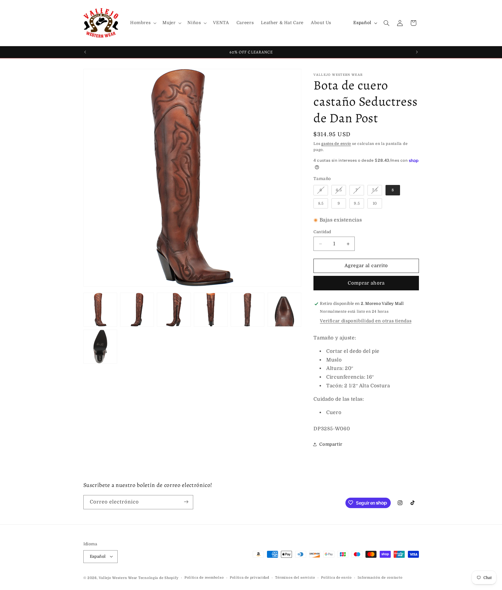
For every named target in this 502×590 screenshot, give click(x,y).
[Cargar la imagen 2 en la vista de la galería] (137, 309)
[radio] (320, 190)
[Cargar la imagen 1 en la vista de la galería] (100, 309)
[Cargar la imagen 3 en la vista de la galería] (174, 309)
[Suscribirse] (186, 502)
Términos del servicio (295, 578)
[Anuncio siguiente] (416, 52)
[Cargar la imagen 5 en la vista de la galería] (247, 309)
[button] (142, 23)
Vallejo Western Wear (118, 578)
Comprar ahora (366, 283)
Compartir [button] (331, 444)
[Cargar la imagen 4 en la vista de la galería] (210, 309)
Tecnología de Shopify (158, 578)
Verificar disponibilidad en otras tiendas (365, 321)
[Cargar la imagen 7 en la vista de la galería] (100, 346)
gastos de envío (336, 144)
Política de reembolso (204, 578)
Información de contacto (380, 578)
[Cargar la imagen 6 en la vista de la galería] (284, 309)
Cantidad (322, 232)
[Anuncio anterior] (85, 52)
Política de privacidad (249, 578)
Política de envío (336, 578)
